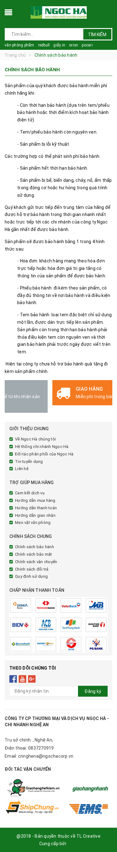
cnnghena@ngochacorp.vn (46, 756)
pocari (87, 45)
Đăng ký (93, 691)
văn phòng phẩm (19, 45)
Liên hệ (21, 468)
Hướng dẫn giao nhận (35, 515)
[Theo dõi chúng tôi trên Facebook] (13, 679)
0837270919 (41, 748)
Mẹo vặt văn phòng (33, 522)
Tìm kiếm (97, 34)
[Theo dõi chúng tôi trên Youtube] (23, 679)
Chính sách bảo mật (33, 554)
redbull (44, 45)
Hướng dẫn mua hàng (35, 500)
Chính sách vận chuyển (36, 561)
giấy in (59, 45)
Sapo (72, 843)
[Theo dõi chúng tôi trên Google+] (32, 679)
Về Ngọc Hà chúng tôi (35, 439)
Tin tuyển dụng (29, 461)
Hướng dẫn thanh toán (36, 508)
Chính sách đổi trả (32, 569)
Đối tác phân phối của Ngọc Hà (44, 454)
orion (73, 45)
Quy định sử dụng (31, 576)
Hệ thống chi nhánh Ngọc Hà (42, 446)
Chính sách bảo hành (34, 546)
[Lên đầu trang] (104, 833)
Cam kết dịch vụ (30, 493)
